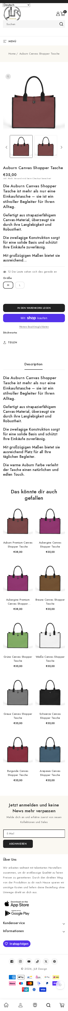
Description (33, 364)
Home (12, 54)
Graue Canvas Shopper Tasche (18, 716)
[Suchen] (48, 1005)
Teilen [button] (12, 342)
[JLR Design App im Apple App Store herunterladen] (34, 903)
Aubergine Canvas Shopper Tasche (50, 545)
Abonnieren (18, 844)
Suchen (61, 24)
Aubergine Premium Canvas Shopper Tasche (18, 602)
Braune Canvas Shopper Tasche (50, 602)
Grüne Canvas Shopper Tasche (18, 659)
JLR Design (40, 969)
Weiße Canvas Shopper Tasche (50, 659)
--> (34, 503)
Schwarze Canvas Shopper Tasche (50, 716)
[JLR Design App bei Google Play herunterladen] (34, 912)
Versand (18, 178)
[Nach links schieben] (6, 147)
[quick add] (27, 507)
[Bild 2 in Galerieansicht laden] (45, 146)
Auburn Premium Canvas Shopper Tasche (17, 545)
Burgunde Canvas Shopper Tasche (17, 773)
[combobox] (34, 24)
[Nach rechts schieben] (61, 147)
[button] (62, 14)
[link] (6, 1006)
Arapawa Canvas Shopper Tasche (50, 773)
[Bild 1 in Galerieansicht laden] (21, 146)
